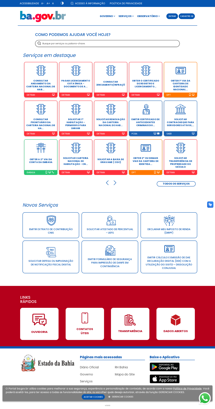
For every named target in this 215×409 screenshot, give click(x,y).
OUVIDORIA (39, 332)
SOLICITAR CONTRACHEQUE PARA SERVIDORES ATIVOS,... (180, 122)
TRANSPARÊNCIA (130, 331)
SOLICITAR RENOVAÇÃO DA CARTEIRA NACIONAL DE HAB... (110, 122)
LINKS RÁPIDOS (28, 299)
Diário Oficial (89, 367)
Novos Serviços (40, 205)
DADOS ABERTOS (176, 331)
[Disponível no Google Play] (165, 367)
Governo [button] (106, 16)
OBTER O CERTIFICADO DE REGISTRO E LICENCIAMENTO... (145, 83)
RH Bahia (121, 367)
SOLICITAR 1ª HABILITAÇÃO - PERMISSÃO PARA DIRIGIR (75, 124)
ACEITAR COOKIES (93, 396)
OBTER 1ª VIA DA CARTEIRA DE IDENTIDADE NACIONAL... (180, 85)
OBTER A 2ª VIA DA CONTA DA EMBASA (41, 161)
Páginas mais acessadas (101, 357)
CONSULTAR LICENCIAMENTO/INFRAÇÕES (110, 83)
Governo (86, 374)
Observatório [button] (147, 16)
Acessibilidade (29, 3)
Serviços (86, 381)
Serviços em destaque (49, 55)
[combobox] (107, 43)
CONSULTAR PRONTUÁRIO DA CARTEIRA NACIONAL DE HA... (40, 124)
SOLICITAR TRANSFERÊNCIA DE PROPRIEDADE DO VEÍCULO (180, 162)
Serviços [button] (125, 16)
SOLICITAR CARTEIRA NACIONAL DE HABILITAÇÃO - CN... (75, 161)
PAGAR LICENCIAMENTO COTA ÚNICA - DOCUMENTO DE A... (75, 83)
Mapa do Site (125, 374)
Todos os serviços (176, 184)
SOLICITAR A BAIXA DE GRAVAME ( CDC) (110, 161)
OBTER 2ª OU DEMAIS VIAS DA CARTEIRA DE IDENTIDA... (146, 161)
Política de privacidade (126, 3)
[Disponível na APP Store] (165, 379)
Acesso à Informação (90, 3)
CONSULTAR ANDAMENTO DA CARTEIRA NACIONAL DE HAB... (40, 85)
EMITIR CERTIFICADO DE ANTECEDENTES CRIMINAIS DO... (145, 122)
